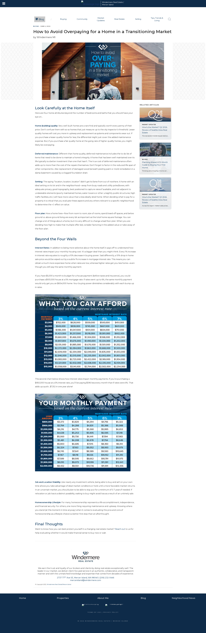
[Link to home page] (90, 3)
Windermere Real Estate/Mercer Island (59, 584)
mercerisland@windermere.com (85, 580)
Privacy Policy (111, 612)
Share (202, 31)
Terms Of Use (94, 612)
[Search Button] (169, 19)
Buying (36, 26)
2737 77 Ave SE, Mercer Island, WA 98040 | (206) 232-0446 (85, 578)
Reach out (120, 529)
